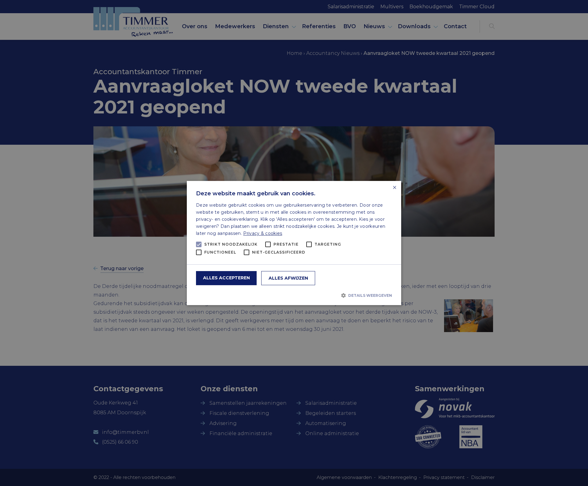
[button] (294, 295)
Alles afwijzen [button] (288, 278)
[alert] (294, 243)
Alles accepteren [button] (226, 278)
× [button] (394, 188)
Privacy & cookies (262, 233)
